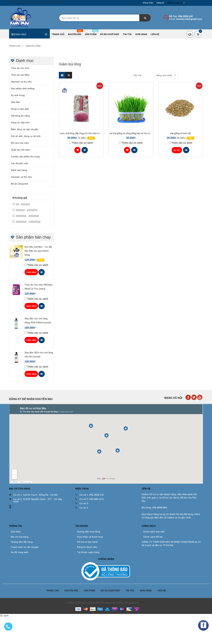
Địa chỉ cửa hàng (19, 536)
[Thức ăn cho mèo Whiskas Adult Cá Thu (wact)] (16, 289)
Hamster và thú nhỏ (21, 81)
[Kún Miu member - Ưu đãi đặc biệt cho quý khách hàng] (16, 251)
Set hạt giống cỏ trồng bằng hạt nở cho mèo (130, 133)
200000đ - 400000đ (27, 216)
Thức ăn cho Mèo (20, 75)
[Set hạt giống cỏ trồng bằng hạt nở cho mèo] (130, 107)
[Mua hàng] (77, 150)
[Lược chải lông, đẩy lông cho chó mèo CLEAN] (81, 107)
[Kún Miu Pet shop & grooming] (20, 17)
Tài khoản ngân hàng (88, 552)
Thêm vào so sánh (82, 142)
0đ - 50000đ (23, 204)
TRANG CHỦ (52, 590)
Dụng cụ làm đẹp (20, 109)
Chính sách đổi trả (152, 536)
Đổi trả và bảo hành (87, 542)
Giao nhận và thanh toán (90, 536)
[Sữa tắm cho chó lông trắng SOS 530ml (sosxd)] (16, 323)
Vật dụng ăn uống (20, 115)
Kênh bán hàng (19, 170)
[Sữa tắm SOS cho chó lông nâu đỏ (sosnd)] (16, 357)
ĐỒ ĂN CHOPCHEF (110, 590)
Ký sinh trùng (18, 95)
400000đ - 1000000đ (28, 221)
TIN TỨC (130, 590)
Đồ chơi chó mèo (20, 143)
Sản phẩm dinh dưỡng (22, 88)
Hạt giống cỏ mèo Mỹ (180, 133)
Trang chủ (15, 45)
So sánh (4, 615)
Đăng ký (160, 3)
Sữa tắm (15, 102)
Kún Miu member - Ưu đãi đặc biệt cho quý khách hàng (38, 250)
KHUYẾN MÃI (71, 590)
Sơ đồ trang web (19, 552)
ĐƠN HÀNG (146, 590)
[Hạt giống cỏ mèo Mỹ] (180, 107)
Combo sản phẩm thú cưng (25, 156)
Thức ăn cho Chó (20, 68)
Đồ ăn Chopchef (19, 183)
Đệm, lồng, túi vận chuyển (24, 129)
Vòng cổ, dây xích (20, 122)
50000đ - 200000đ (26, 210)
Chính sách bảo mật (153, 531)
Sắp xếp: (137, 75)
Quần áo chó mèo (20, 149)
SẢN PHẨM (89, 590)
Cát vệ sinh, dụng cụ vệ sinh (26, 136)
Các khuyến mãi (19, 163)
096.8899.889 (159, 507)
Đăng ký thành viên (87, 547)
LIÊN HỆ (161, 590)
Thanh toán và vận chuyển (25, 547)
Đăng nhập (148, 3)
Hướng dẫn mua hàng (88, 531)
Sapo (142, 602)
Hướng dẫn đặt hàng (22, 542)
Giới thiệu (16, 531)
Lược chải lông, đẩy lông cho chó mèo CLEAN (82, 133)
